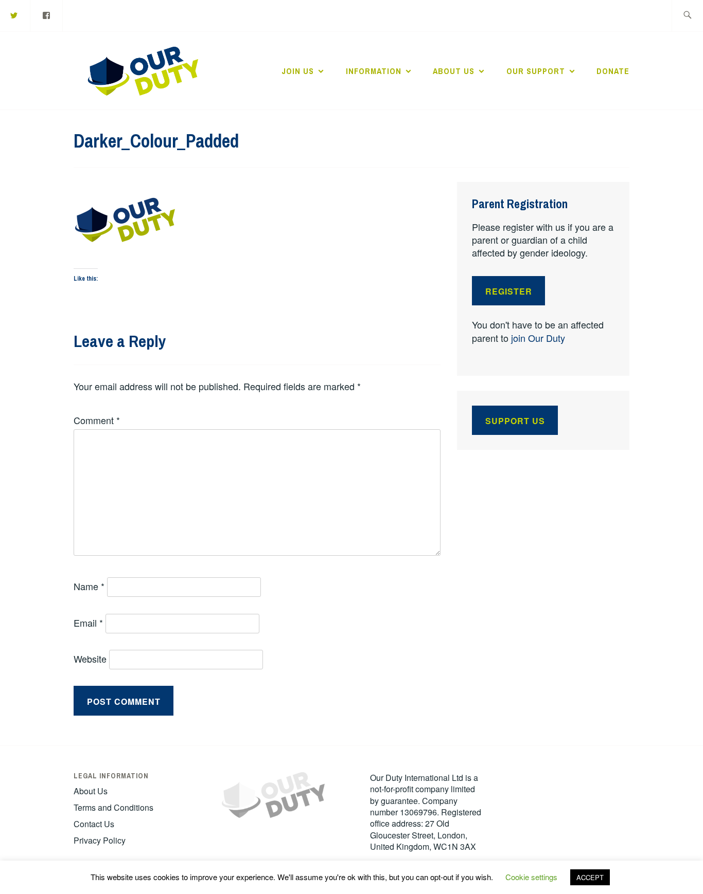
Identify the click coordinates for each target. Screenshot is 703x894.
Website (90, 658)
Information (373, 71)
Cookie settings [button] (531, 876)
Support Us (515, 421)
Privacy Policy (100, 840)
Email (88, 622)
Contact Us (94, 824)
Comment (97, 420)
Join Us (298, 71)
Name (89, 586)
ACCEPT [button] (590, 877)
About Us (453, 71)
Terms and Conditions (113, 807)
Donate (612, 71)
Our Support (535, 71)
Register (508, 291)
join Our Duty (538, 337)
